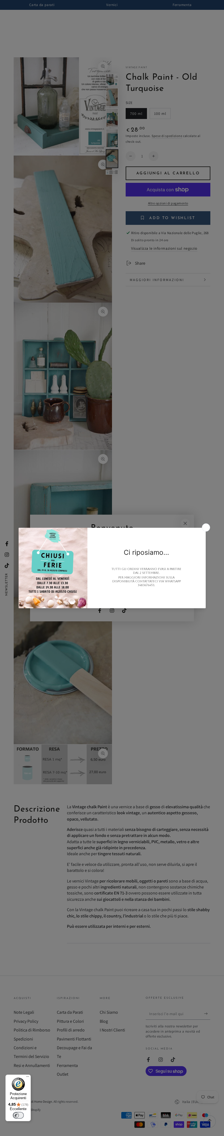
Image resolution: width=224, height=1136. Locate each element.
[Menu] (27, 1078)
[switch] (18, 1115)
